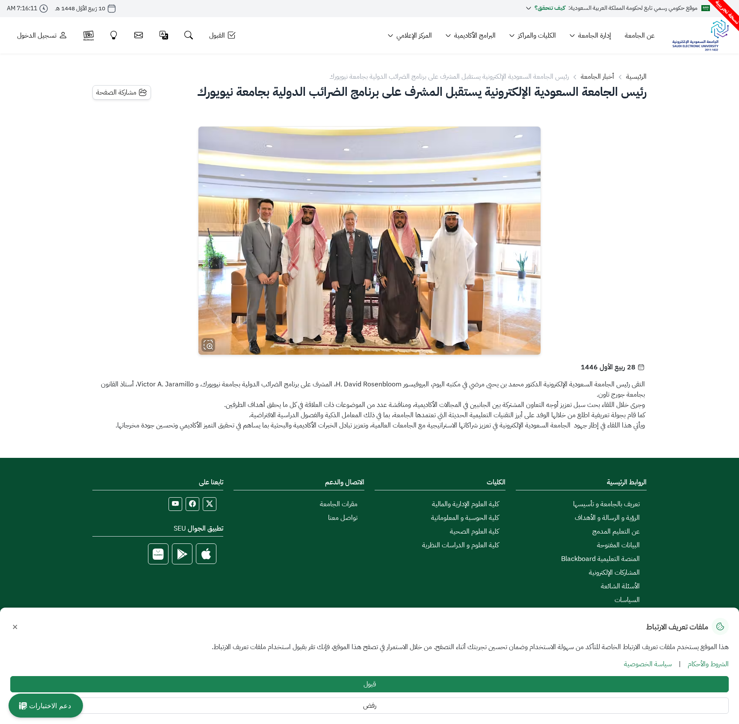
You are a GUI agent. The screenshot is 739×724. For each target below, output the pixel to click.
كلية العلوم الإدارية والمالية (465, 504)
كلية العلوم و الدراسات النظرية (460, 545)
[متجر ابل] (206, 553)
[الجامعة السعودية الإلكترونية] (700, 35)
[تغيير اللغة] (164, 35)
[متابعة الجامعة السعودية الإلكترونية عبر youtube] (175, 504)
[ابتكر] (114, 35)
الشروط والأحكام (708, 664)
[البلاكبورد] (89, 35)
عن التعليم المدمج (616, 531)
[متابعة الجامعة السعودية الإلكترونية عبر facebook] (192, 504)
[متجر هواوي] (158, 553)
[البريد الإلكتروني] (139, 35)
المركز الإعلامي (414, 35)
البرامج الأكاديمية (475, 35)
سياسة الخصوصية (648, 664)
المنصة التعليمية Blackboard (600, 559)
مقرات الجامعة (339, 504)
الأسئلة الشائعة (620, 586)
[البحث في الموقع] (189, 35)
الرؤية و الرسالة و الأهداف (607, 518)
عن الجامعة (640, 35)
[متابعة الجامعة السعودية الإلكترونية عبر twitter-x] (209, 504)
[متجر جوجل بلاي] (182, 553)
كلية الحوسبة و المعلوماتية (465, 518)
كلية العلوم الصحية (474, 531)
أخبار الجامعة (597, 76)
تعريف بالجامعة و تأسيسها (606, 504)
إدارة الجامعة (594, 35)
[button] (46, 706)
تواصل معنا (343, 518)
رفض (369, 705)
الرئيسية (636, 76)
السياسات (627, 600)
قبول (370, 684)
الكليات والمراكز (537, 35)
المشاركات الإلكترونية (614, 572)
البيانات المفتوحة (618, 545)
